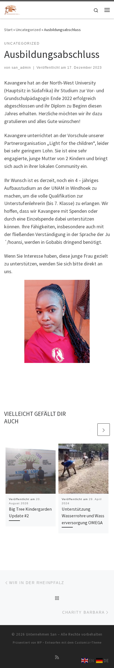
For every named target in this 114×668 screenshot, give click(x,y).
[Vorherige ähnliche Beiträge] (90, 429)
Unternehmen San (41, 634)
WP (39, 642)
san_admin (21, 68)
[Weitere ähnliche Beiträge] (103, 429)
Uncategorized (28, 29)
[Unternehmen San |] (12, 9)
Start (8, 29)
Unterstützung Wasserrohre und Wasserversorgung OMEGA (83, 515)
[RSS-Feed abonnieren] (57, 657)
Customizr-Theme (88, 642)
